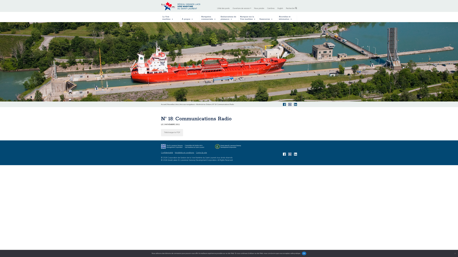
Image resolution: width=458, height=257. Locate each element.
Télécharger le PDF (172, 132)
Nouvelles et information (284, 18)
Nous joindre (259, 8)
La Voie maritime (166, 18)
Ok (304, 253)
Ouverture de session (241, 8)
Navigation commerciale (207, 18)
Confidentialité (167, 152)
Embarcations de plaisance (228, 18)
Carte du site (201, 152)
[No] (455, 253)
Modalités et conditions (184, 152)
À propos (186, 19)
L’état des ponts (223, 8)
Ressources (264, 19)
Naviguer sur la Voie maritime (247, 18)
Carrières (271, 8)
